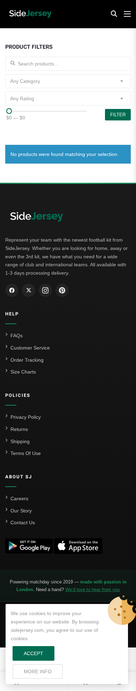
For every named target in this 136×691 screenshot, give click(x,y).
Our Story (21, 510)
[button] (114, 14)
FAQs (16, 335)
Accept (33, 653)
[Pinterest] (62, 290)
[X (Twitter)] (28, 290)
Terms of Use (25, 453)
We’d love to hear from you (92, 589)
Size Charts (23, 372)
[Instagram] (45, 290)
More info (43, 671)
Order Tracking (27, 360)
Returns (19, 429)
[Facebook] (11, 290)
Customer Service (30, 348)
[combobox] (68, 81)
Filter (118, 114)
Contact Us (22, 522)
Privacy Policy (25, 417)
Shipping (20, 441)
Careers (19, 498)
